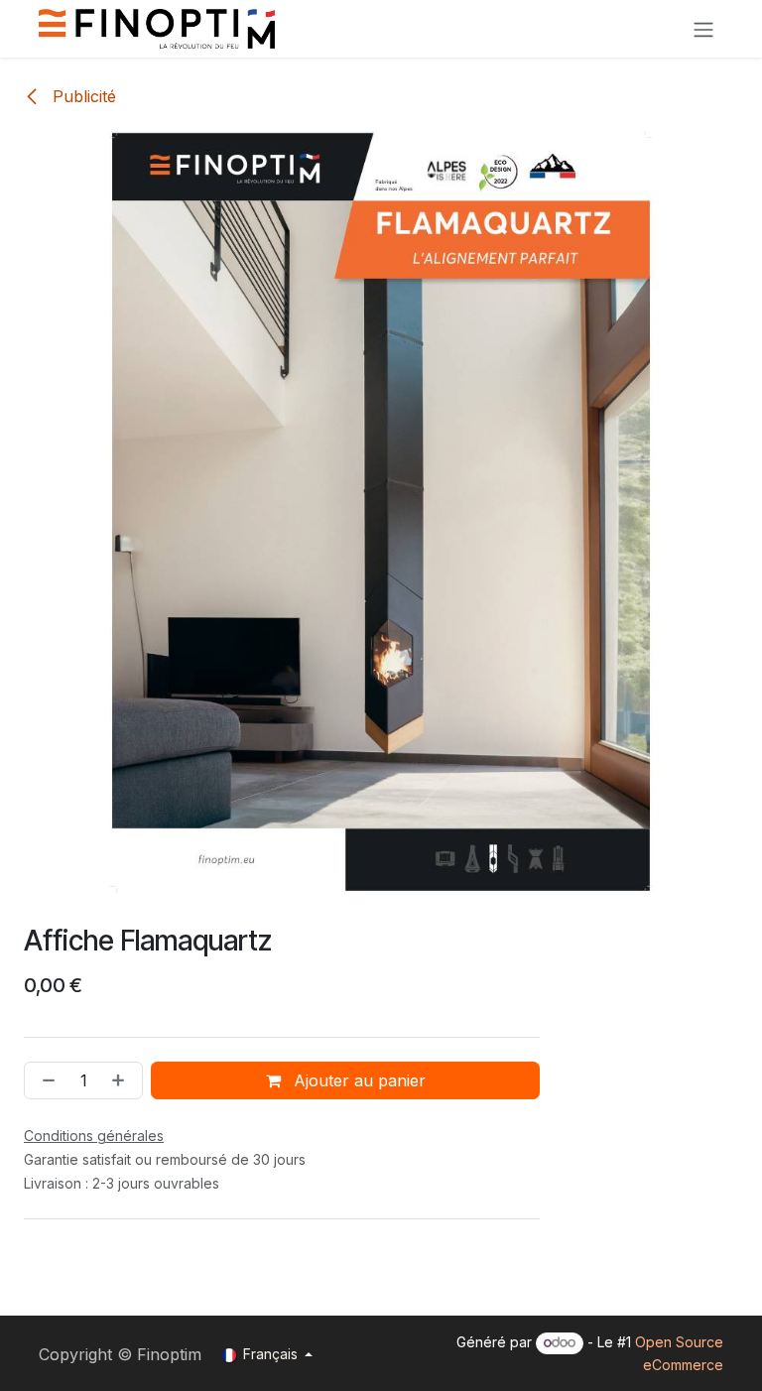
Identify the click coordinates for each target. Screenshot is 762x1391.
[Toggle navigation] (703, 29)
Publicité (82, 96)
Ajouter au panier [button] (357, 1080)
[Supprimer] (44, 1080)
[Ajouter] (122, 1080)
